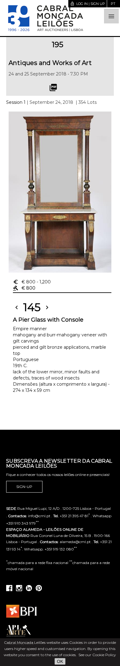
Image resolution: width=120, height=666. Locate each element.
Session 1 (16, 102)
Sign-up (24, 486)
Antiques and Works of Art (50, 63)
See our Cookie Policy (97, 654)
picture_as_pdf (53, 87)
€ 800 (32, 282)
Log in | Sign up (87, 4)
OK (60, 661)
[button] (111, 16)
